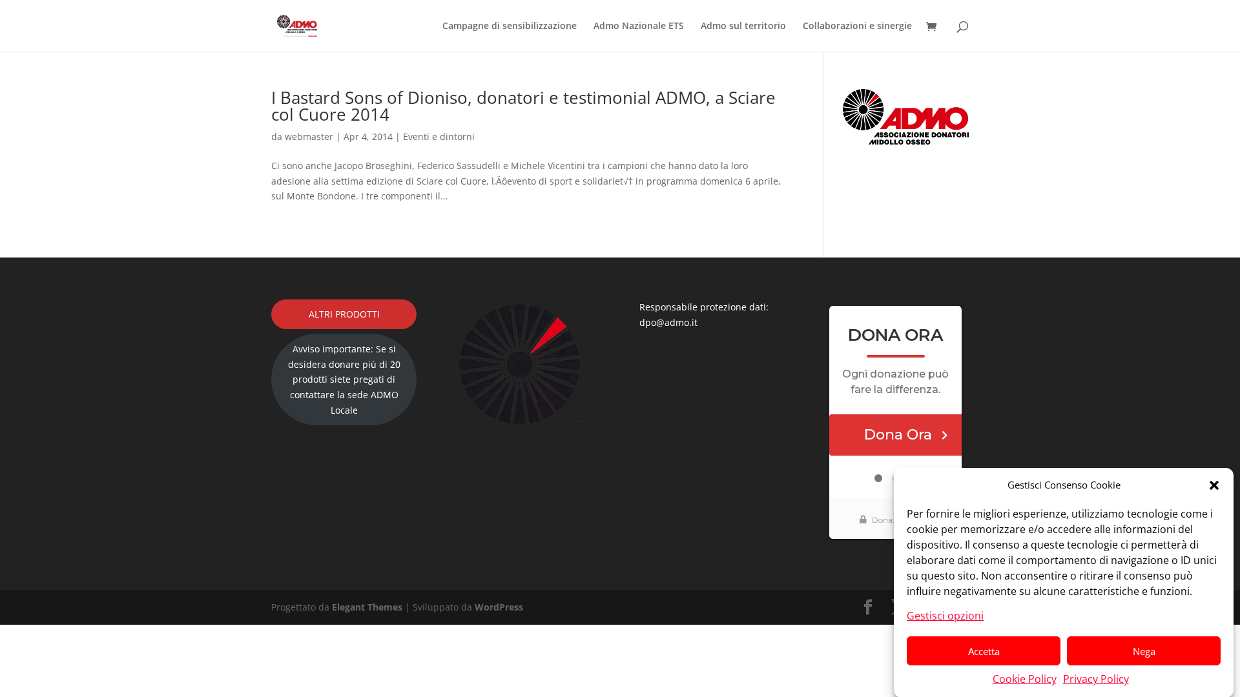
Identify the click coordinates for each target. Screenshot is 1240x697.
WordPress (499, 607)
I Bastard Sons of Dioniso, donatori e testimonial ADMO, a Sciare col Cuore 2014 (523, 106)
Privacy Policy (1096, 679)
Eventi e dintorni (439, 136)
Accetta (984, 651)
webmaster (309, 136)
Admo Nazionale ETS (639, 26)
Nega (1144, 651)
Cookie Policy (1025, 679)
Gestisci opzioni (945, 615)
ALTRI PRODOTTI (344, 314)
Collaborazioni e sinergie (857, 26)
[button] (1214, 485)
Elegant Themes (367, 607)
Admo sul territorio (743, 26)
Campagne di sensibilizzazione (509, 26)
